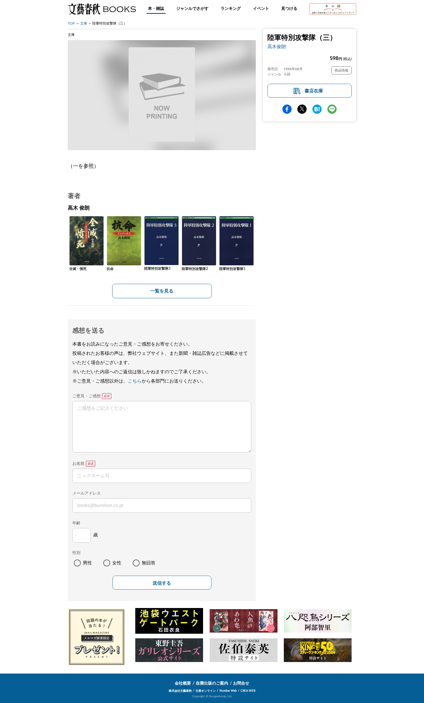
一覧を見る (161, 291)
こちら (135, 381)
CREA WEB (248, 690)
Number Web (228, 690)
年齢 (76, 523)
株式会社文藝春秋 (180, 690)
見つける (289, 9)
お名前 (78, 464)
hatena (317, 109)
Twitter (302, 109)
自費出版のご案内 (212, 683)
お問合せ (241, 683)
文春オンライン (206, 690)
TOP (71, 23)
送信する (162, 583)
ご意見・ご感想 (86, 396)
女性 (116, 563)
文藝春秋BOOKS (102, 8)
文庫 (83, 23)
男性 (87, 563)
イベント (261, 9)
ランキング (231, 9)
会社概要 (183, 683)
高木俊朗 (276, 46)
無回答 (148, 563)
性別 (76, 553)
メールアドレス (86, 493)
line (332, 109)
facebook (287, 109)
